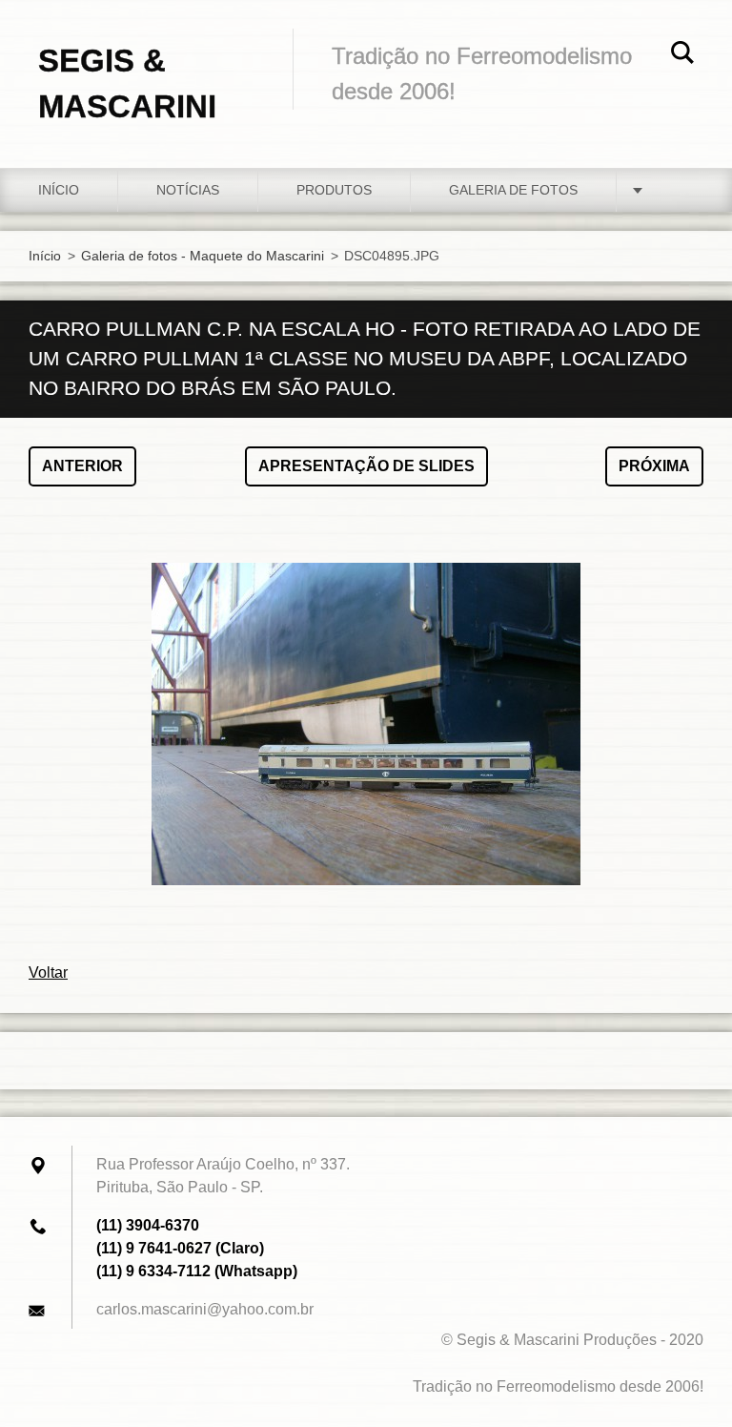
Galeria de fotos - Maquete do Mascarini (202, 255)
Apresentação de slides (366, 466)
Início (58, 189)
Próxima (654, 466)
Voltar (48, 972)
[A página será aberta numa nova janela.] (366, 724)
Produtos (334, 189)
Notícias (187, 189)
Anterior (82, 466)
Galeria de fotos (513, 189)
